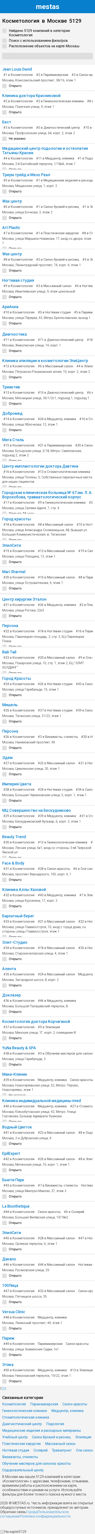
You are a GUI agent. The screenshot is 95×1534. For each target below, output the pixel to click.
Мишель (10, 705)
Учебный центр (15, 1437)
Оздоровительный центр (23, 1470)
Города (32, 1512)
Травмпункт (62, 1450)
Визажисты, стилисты (20, 1457)
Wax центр (12, 201)
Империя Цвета (16, 784)
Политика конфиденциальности (45, 1516)
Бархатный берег (18, 916)
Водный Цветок (17, 1127)
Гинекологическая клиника (24, 1411)
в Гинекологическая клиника (60, 101)
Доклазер (11, 995)
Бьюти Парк (13, 1180)
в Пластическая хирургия (57, 233)
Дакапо (9, 1259)
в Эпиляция (49, 1027)
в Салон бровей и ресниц (57, 207)
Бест (6, 122)
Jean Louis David (17, 69)
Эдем (7, 757)
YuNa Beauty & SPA (19, 1048)
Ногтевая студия (18, 280)
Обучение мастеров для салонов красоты (36, 1463)
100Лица (10, 1285)
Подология (55, 1424)
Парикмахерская (50, 1344)
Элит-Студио (14, 942)
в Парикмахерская (52, 75)
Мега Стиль (13, 440)
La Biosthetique (16, 1206)
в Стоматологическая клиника (64, 472)
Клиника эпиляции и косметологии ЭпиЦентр (45, 360)
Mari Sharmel (13, 572)
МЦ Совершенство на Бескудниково (36, 810)
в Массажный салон (53, 286)
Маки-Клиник (14, 1074)
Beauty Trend (14, 837)
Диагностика (14, 334)
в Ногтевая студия (54, 312)
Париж (8, 1338)
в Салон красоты (54, 869)
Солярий (41, 1450)
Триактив (11, 387)
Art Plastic (11, 227)
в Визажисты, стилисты (58, 737)
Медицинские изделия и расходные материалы (41, 1430)
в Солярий (74, 1212)
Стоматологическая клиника (25, 1417)
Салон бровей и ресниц (51, 1437)
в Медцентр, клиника (55, 158)
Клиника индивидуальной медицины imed (41, 1101)
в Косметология (18, 75)
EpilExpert (11, 1153)
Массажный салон (60, 1444)
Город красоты (16, 519)
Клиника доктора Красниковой (31, 95)
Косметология (14, 1404)
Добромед (12, 413)
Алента (9, 969)
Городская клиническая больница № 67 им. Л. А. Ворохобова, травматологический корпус (47, 494)
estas (47, 6)
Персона (10, 625)
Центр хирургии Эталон (24, 599)
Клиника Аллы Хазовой (24, 889)
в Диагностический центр (58, 128)
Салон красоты (81, 1080)
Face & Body (13, 863)
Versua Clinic (13, 1312)
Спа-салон (84, 1450)
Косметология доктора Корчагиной (36, 1021)
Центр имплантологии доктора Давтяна (40, 466)
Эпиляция (83, 1437)
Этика (7, 1364)
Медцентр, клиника (52, 1080)
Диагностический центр (22, 1424)
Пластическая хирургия (21, 1444)
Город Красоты (16, 678)
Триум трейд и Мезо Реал (26, 175)
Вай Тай (9, 652)
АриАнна (10, 307)
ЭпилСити (11, 545)
